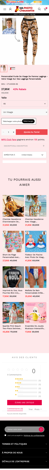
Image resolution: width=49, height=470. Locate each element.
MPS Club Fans (8, 139)
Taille (4, 97)
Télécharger (28, 121)
